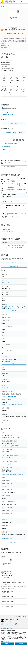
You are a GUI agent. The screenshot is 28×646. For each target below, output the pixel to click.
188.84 (4, 370)
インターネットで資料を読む (7, 626)
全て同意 (21, 643)
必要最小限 (7, 643)
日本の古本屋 (6, 229)
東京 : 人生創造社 (6, 317)
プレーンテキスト (7, 246)
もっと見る (6, 577)
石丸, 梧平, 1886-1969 (7, 307)
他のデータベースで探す (9, 149)
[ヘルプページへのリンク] (15, 27)
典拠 (13, 310)
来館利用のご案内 (21, 189)
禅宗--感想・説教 (6, 359)
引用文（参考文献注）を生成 (10, 143)
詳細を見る (23, 90)
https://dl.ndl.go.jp (7, 538)
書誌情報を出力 (7, 146)
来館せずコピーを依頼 (8, 114)
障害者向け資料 (6, 452)
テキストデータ (6, 458)
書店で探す (14, 123)
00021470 (8, 309)
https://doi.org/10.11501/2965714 (11, 437)
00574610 (7, 361)
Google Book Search (9, 231)
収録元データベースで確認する (15, 33)
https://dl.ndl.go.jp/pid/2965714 (10, 446)
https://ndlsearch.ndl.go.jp (9, 396)
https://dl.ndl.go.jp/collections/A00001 (12, 474)
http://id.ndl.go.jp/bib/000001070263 (12, 404)
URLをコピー (9, 140)
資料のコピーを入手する (6, 628)
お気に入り (4, 140)
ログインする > (4, 47)
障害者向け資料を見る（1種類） (14, 132)
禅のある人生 (5, 283)
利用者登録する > (5, 45)
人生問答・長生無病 (6, 571)
